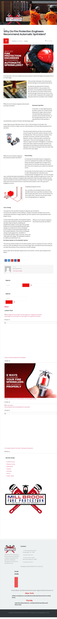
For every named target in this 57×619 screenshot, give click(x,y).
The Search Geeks (17, 271)
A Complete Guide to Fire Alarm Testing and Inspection (19, 448)
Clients (24, 590)
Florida (29, 600)
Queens (9, 469)
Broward (45, 603)
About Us (18, 590)
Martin (34, 603)
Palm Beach (40, 603)
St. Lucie (30, 603)
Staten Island (10, 476)
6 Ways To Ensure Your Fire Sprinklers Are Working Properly (20, 398)
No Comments (49, 40)
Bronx (8, 473)
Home (13, 590)
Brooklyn (9, 471)
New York (29, 593)
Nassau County (11, 464)
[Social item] (16, 579)
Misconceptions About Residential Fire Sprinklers (17, 407)
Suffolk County (11, 462)
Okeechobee (24, 603)
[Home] (13, 19)
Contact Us (49, 590)
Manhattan (10, 466)
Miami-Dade (18, 604)
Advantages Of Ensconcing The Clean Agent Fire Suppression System (22, 316)
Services (29, 590)
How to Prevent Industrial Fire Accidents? (15, 357)
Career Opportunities (39, 590)
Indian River (18, 603)
